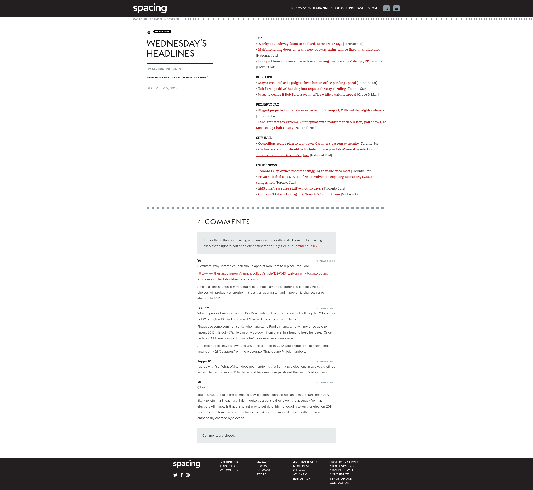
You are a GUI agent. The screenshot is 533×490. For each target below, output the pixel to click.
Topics (296, 8)
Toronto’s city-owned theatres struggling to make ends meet (304, 171)
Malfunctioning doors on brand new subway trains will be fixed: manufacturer (319, 49)
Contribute (339, 474)
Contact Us (339, 483)
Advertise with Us (345, 470)
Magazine (321, 8)
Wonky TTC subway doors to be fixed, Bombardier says (300, 43)
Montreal (301, 466)
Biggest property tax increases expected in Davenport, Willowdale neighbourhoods (321, 110)
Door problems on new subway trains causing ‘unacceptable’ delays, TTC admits (320, 61)
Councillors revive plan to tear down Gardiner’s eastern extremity (308, 143)
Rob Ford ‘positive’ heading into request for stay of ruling (302, 88)
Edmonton (302, 478)
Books (339, 8)
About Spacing (342, 466)
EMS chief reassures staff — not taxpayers (290, 188)
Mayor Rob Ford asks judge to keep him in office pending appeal (307, 82)
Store (373, 8)
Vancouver (229, 470)
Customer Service (345, 462)
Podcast (356, 8)
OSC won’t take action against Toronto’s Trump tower (299, 194)
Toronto (227, 466)
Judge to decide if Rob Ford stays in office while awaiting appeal (307, 94)
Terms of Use (341, 478)
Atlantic (300, 474)
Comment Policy (305, 246)
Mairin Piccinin (166, 68)
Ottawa (299, 470)
